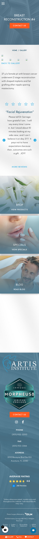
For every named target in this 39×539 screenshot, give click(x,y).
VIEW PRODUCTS (19, 209)
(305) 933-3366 (19, 446)
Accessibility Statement (23, 525)
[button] (4, 140)
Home (14, 50)
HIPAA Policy (34, 525)
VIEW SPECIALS (19, 249)
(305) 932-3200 (19, 435)
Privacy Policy (5, 525)
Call (20, 537)
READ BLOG (19, 289)
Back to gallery (11, 63)
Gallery (23, 50)
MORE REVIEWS (19, 167)
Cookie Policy (13, 525)
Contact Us (19, 25)
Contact (30, 537)
